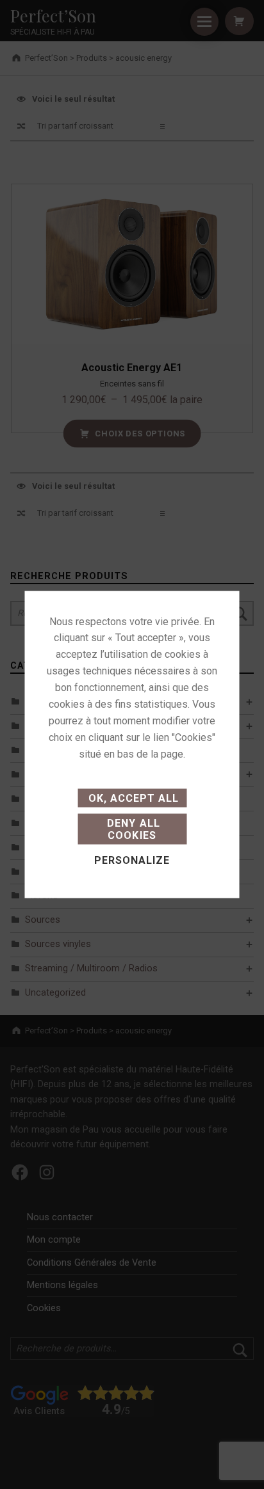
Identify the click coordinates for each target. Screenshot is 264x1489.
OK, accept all (132, 798)
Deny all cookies (132, 828)
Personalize (132, 860)
